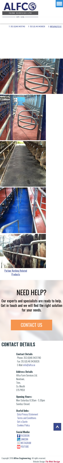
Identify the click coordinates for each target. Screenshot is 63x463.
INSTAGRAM (25, 443)
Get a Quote (22, 421)
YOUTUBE (24, 446)
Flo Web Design (53, 461)
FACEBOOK (25, 435)
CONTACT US (31, 324)
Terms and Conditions (26, 418)
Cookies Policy (23, 425)
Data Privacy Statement (27, 414)
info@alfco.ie (55, 26)
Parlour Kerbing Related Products (15, 272)
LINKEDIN (24, 439)
